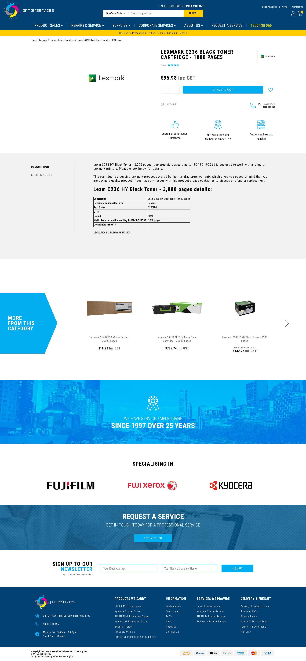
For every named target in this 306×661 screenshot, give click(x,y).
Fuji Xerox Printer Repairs (212, 621)
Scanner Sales (123, 626)
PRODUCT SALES (47, 25)
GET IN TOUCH (153, 538)
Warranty (245, 631)
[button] (270, 89)
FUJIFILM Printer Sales (128, 606)
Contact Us (297, 6)
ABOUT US (192, 25)
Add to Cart (225, 89)
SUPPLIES (119, 25)
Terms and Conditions (253, 626)
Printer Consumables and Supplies (135, 636)
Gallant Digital (65, 656)
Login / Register (269, 6)
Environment (173, 611)
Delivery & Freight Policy (254, 606)
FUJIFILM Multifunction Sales (132, 616)
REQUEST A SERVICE (227, 25)
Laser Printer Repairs (209, 606)
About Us (171, 626)
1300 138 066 (194, 6)
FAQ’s (169, 616)
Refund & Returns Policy (254, 621)
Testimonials (173, 606)
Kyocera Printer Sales (127, 611)
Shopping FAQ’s (249, 611)
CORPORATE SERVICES (156, 25)
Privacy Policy (248, 616)
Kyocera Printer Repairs (211, 611)
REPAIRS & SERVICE (86, 25)
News (284, 6)
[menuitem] (168, 65)
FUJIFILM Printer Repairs (211, 616)
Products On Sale (125, 631)
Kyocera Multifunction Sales (131, 621)
